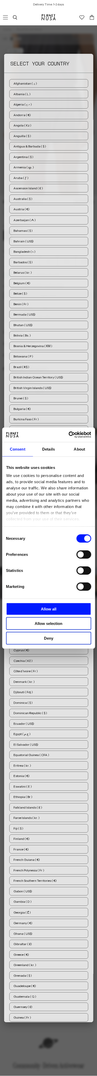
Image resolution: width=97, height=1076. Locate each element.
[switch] (83, 554)
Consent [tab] (17, 449)
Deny (48, 638)
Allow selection (48, 623)
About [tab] (79, 449)
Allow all (48, 609)
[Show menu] (5, 17)
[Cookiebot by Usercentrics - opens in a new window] (69, 434)
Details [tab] (48, 449)
